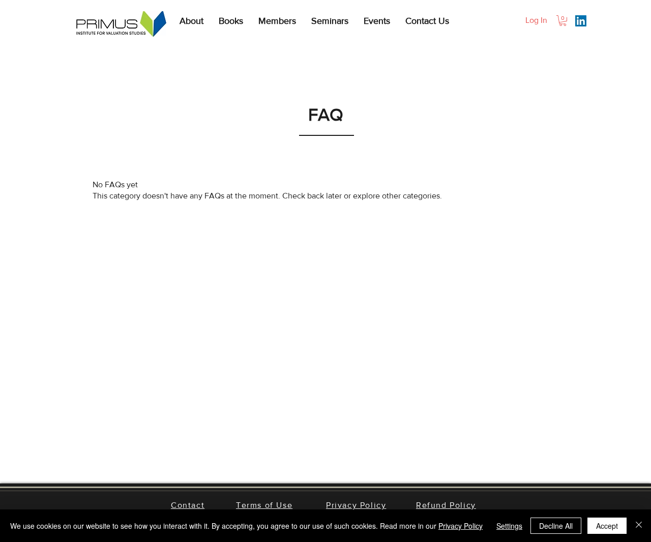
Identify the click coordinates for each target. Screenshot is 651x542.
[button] (191, 21)
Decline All (556, 526)
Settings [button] (509, 526)
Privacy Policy (460, 526)
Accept (607, 526)
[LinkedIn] (580, 20)
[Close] (639, 526)
